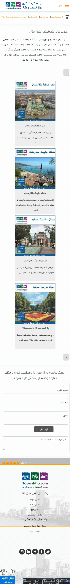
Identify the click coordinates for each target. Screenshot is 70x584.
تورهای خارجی (35, 500)
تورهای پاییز (35, 531)
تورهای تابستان (35, 515)
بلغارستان (33, 17)
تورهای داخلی (35, 505)
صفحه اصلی (56, 17)
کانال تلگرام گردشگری (35, 526)
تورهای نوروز (35, 510)
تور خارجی (44, 17)
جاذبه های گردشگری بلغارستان (13, 17)
